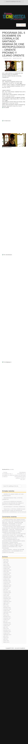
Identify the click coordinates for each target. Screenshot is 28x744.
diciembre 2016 (6, 622)
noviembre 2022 (7, 582)
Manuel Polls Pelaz (17, 58)
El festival (23, 25)
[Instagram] (16, 4)
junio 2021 (5, 589)
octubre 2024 (6, 574)
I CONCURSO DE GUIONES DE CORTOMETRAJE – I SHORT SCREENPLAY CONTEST (13, 537)
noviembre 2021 (7, 586)
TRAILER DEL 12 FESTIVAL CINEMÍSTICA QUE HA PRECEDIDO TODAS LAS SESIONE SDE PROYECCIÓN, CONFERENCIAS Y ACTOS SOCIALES (14, 510)
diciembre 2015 (6, 630)
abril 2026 (5, 562)
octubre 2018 (6, 610)
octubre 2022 (6, 583)
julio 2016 (5, 627)
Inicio (18, 25)
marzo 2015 (6, 640)
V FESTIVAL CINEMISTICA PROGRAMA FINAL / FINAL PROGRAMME (12, 547)
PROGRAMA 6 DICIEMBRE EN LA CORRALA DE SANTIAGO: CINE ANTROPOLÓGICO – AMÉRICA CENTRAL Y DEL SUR (20, 476)
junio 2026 (5, 559)
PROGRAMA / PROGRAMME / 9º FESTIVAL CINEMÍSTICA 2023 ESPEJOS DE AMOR (12, 524)
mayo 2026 (6, 561)
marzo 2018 (6, 615)
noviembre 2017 (7, 618)
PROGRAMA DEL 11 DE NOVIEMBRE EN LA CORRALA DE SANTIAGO (12, 551)
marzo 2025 (6, 571)
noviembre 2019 (7, 598)
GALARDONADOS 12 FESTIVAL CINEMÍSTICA (14, 506)
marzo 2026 (6, 564)
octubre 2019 (6, 600)
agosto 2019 (6, 603)
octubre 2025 (6, 568)
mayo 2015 (6, 637)
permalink (11, 469)
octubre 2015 (6, 633)
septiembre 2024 (7, 576)
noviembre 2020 (7, 592)
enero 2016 (6, 628)
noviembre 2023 (7, 577)
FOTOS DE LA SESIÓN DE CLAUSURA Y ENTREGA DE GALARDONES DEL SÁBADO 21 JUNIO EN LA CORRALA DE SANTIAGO (13, 503)
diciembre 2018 (6, 607)
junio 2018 (5, 613)
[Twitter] (14, 4)
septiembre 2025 (7, 570)
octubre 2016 (6, 625)
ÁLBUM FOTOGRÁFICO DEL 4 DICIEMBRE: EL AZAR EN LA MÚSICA (8, 474)
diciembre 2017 (6, 616)
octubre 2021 (6, 588)
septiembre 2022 (7, 585)
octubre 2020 (6, 594)
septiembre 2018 (7, 612)
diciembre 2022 (6, 580)
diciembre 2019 (6, 597)
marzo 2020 (6, 595)
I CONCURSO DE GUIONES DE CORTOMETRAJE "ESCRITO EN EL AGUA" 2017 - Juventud (14, 534)
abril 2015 (5, 639)
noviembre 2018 (7, 609)
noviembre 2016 (7, 624)
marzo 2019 (6, 606)
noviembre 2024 (7, 573)
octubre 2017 (6, 619)
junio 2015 (5, 636)
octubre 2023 (6, 579)
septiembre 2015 (7, 634)
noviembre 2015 (7, 631)
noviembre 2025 (7, 567)
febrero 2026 (6, 565)
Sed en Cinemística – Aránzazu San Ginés (12, 549)
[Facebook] (12, 4)
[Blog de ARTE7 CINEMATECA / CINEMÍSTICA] (14, 14)
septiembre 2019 (7, 601)
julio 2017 (5, 621)
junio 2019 (5, 604)
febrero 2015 (6, 642)
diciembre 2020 (6, 591)
